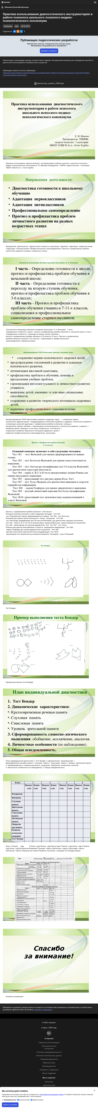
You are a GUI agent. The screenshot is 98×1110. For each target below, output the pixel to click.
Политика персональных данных (49, 1056)
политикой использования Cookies (52, 1094)
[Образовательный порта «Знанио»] (5, 2)
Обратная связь (49, 1063)
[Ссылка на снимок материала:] (49, 125)
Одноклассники (49, 1085)
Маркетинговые (38, 1100)
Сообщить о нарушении (49, 1070)
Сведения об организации (49, 1042)
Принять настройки (10, 1105)
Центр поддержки (49, 1073)
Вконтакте (49, 1082)
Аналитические (24, 1100)
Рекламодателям (49, 1066)
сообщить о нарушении (43, 1010)
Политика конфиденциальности (49, 1052)
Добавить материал (49, 51)
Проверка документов (49, 1059)
